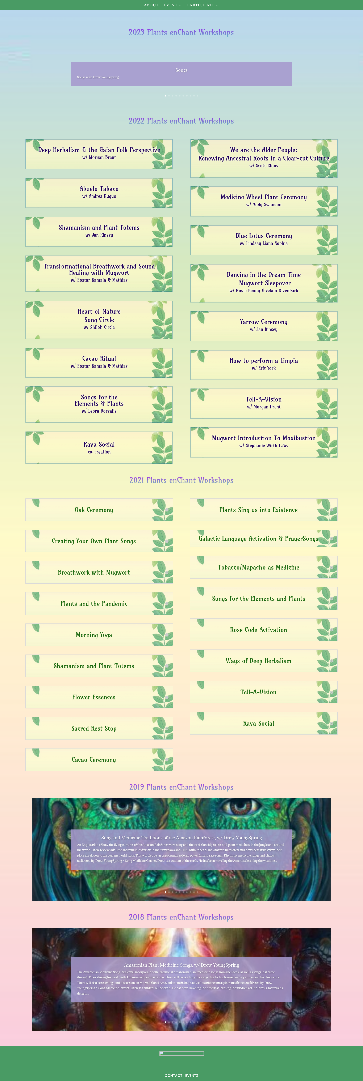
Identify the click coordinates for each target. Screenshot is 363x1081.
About (151, 5)
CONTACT (173, 1075)
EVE (191, 1075)
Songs (181, 70)
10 (197, 95)
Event (171, 5)
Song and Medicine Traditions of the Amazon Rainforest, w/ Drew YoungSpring (181, 838)
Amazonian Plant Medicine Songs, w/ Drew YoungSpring (181, 965)
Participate (200, 5)
